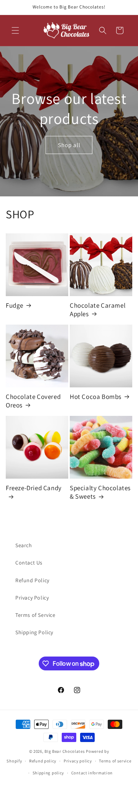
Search (23, 545)
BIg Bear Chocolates (64, 751)
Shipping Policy (34, 632)
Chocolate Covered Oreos (33, 400)
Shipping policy (48, 773)
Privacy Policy (32, 597)
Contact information (92, 773)
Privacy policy (78, 761)
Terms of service (115, 761)
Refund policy (42, 761)
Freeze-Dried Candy (34, 488)
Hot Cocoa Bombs (96, 396)
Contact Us (29, 562)
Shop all (69, 145)
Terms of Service (35, 614)
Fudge (14, 305)
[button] (15, 30)
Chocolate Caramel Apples (97, 309)
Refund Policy (32, 580)
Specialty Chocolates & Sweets (100, 492)
